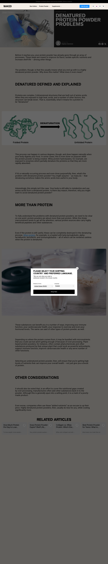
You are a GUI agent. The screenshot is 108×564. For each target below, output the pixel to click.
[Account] (100, 6)
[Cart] (103, 6)
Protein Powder (43, 6)
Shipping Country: (37, 283)
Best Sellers (33, 6)
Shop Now (54, 292)
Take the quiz (84, 6)
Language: (56, 283)
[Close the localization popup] (77, 268)
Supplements (56, 6)
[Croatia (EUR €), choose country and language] (96, 6)
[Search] (93, 6)
